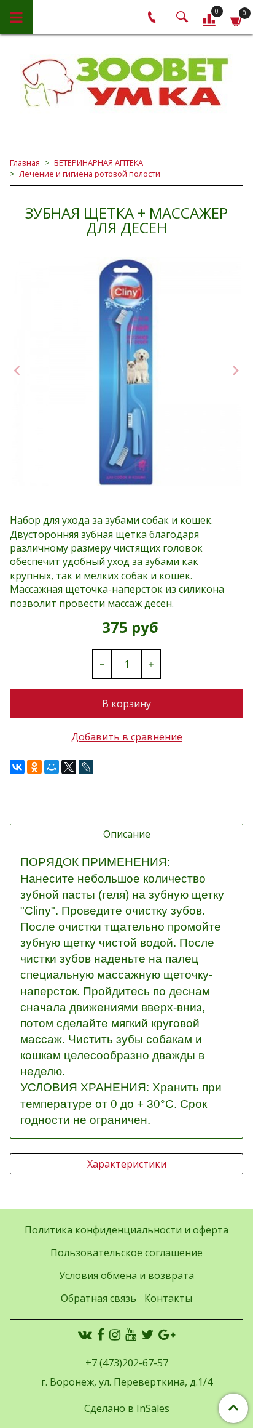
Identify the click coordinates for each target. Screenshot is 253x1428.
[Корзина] (236, 19)
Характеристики (126, 1164)
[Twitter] (147, 1334)
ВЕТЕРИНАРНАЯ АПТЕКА (98, 162)
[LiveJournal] (86, 767)
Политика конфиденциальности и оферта (126, 1230)
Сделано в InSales (126, 1408)
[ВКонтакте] (17, 767)
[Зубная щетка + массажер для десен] (126, 371)
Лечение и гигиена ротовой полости (89, 173)
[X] (68, 767)
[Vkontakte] (85, 1334)
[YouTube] (130, 1334)
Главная (25, 162)
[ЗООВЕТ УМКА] (126, 83)
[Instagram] (114, 1334)
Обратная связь (98, 1298)
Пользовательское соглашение (126, 1252)
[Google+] (166, 1334)
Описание (126, 834)
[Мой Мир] (51, 767)
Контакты (168, 1298)
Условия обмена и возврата (126, 1275)
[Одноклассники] (34, 767)
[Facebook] (100, 1334)
